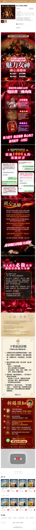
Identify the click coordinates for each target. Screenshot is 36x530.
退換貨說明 (21, 522)
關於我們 (14, 522)
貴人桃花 (14, 1)
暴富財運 (17, 1)
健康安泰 (25, 1)
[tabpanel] (8, 12)
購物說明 (17, 522)
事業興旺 (21, 1)
